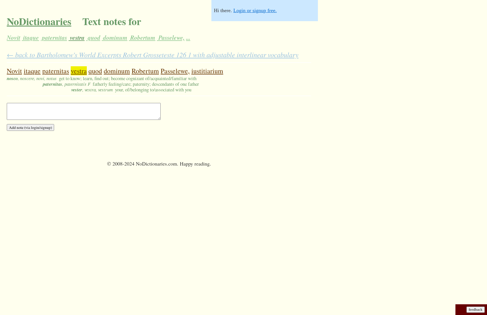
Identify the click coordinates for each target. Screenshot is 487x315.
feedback (475, 309)
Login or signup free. (255, 10)
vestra (76, 37)
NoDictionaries (39, 21)
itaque (30, 37)
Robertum (142, 37)
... (188, 37)
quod (93, 37)
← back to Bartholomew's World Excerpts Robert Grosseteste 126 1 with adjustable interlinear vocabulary (152, 54)
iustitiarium (207, 70)
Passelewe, (171, 37)
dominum (114, 37)
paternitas (54, 37)
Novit (13, 37)
